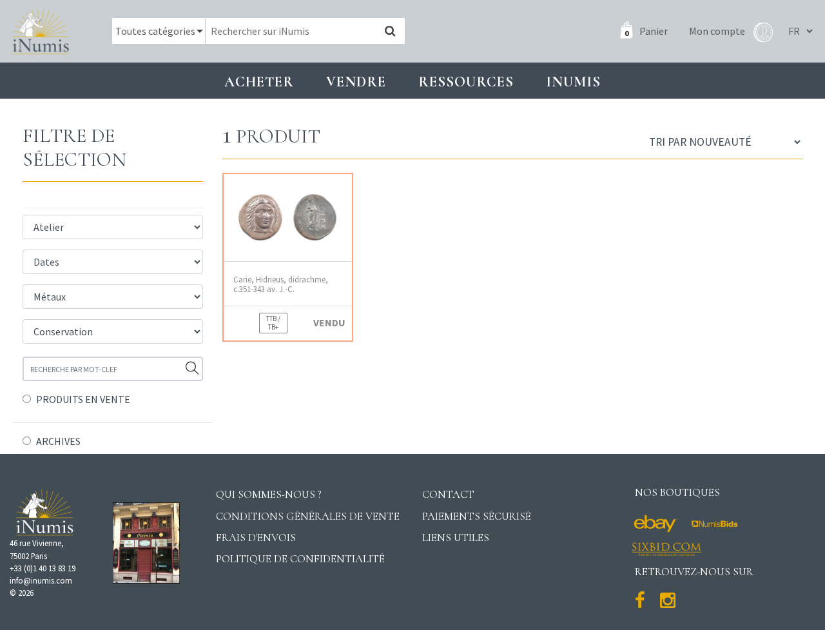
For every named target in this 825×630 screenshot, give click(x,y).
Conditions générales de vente (308, 516)
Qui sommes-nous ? (269, 494)
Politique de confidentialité (300, 559)
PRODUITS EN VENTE (83, 399)
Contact (448, 494)
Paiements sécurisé (476, 516)
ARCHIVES (58, 441)
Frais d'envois (256, 537)
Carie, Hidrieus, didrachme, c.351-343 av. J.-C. (280, 284)
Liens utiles (455, 537)
